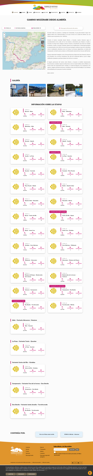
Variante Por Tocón (55, 152)
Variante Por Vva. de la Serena (58, 286)
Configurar (31, 474)
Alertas (42, 451)
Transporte (42, 449)
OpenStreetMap (39, 69)
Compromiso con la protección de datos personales (20, 462)
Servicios (28, 453)
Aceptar (10, 474)
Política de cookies (46, 462)
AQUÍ (46, 470)
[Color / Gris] (42, 34)
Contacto (42, 453)
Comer (27, 451)
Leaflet (34, 69)
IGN (43, 46)
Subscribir (72, 449)
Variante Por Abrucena (56, 122)
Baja (77, 449)
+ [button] (4, 33)
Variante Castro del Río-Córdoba (58, 211)
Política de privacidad (36, 462)
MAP (43, 38)
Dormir (27, 449)
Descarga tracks (29, 455)
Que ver (42, 447)
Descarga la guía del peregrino (44, 456)
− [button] (4, 35)
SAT (43, 42)
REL (43, 49)
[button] (4, 37)
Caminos (28, 447)
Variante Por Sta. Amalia (19, 301)
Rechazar (21, 474)
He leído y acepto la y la (67, 454)
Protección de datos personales (69, 453)
